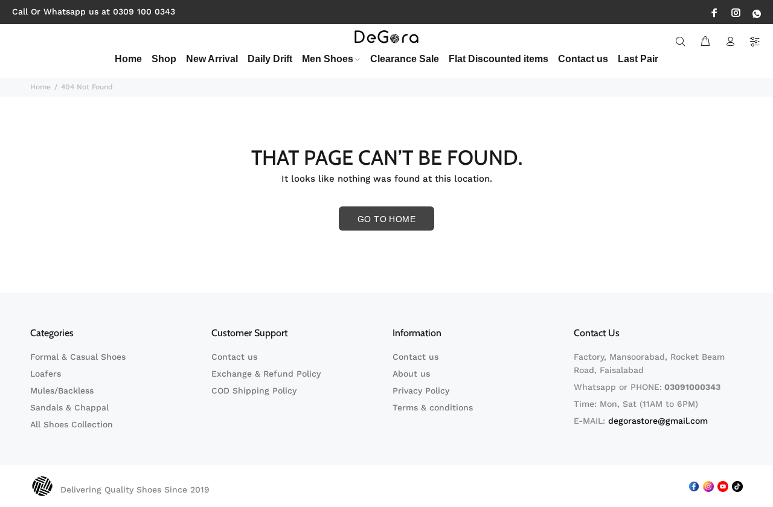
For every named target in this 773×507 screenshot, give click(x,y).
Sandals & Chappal (69, 407)
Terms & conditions (433, 407)
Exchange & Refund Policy (266, 373)
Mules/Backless (62, 390)
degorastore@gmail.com (658, 421)
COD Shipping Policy (254, 390)
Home (40, 87)
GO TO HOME (386, 219)
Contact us (234, 357)
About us (411, 373)
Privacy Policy (421, 390)
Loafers (45, 373)
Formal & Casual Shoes (78, 357)
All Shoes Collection (71, 424)
